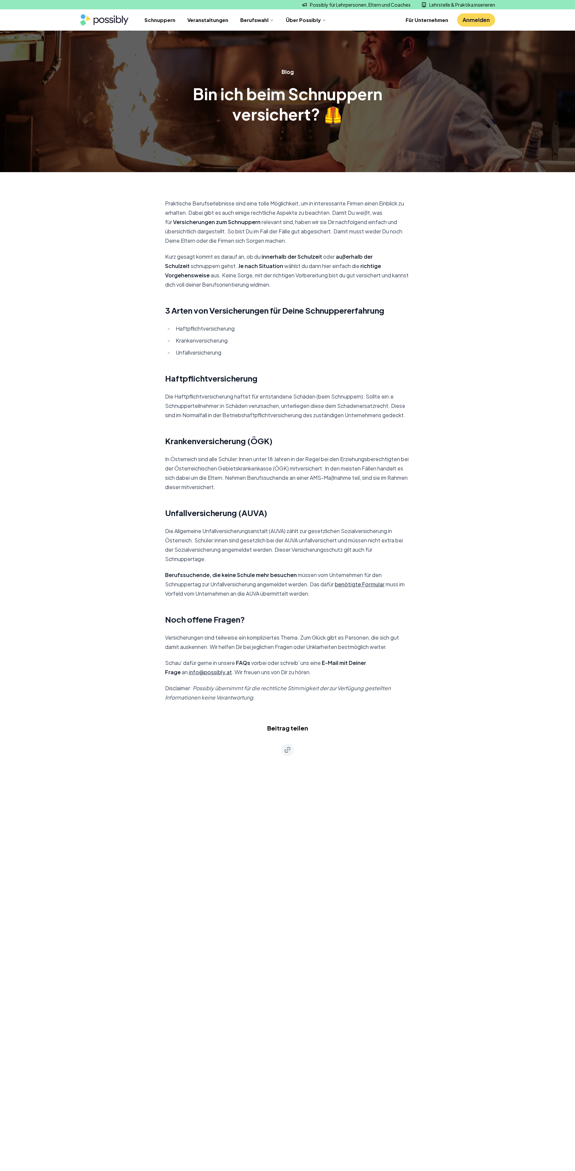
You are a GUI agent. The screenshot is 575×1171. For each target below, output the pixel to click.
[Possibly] (104, 20)
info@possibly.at (210, 672)
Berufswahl (254, 20)
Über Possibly (303, 20)
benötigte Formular (360, 584)
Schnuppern (159, 20)
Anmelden (476, 19)
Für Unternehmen (427, 20)
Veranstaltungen (207, 20)
